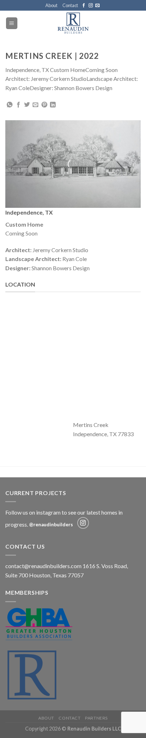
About (51, 5)
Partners (96, 718)
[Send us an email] (97, 5)
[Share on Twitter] (27, 105)
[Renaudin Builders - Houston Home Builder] (73, 23)
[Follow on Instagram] (91, 5)
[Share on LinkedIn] (53, 105)
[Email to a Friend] (35, 105)
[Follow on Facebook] (84, 5)
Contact (70, 5)
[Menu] (12, 23)
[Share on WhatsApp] (9, 105)
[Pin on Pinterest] (44, 105)
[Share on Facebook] (18, 105)
